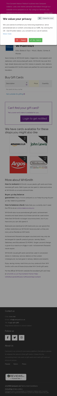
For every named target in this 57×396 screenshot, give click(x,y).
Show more (7, 34)
